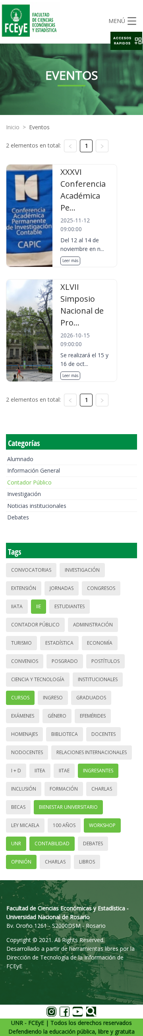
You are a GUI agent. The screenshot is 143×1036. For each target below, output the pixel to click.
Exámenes (22, 715)
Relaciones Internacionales (91, 752)
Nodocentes (27, 752)
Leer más (70, 260)
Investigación (24, 494)
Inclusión (23, 788)
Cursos (20, 697)
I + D (16, 770)
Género (57, 715)
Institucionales (98, 679)
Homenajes (24, 734)
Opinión (21, 861)
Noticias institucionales (36, 505)
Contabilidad (52, 843)
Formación (64, 788)
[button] (126, 41)
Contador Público (29, 482)
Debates (18, 517)
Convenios (24, 661)
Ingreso (53, 697)
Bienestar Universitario (68, 807)
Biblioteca (64, 734)
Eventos (39, 127)
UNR (16, 843)
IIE (38, 606)
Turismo (21, 643)
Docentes (103, 734)
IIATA (17, 606)
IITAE (64, 770)
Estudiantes (69, 606)
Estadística (59, 643)
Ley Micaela (25, 825)
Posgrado (65, 661)
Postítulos (105, 661)
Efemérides (93, 715)
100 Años (64, 825)
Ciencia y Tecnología (37, 679)
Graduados (91, 697)
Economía (99, 643)
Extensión (23, 588)
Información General (33, 470)
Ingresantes (98, 770)
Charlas (101, 788)
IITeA (40, 770)
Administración (93, 624)
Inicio (12, 127)
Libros (87, 861)
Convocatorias (31, 570)
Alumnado (20, 459)
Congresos (101, 588)
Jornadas (61, 588)
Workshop (102, 825)
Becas (18, 807)
